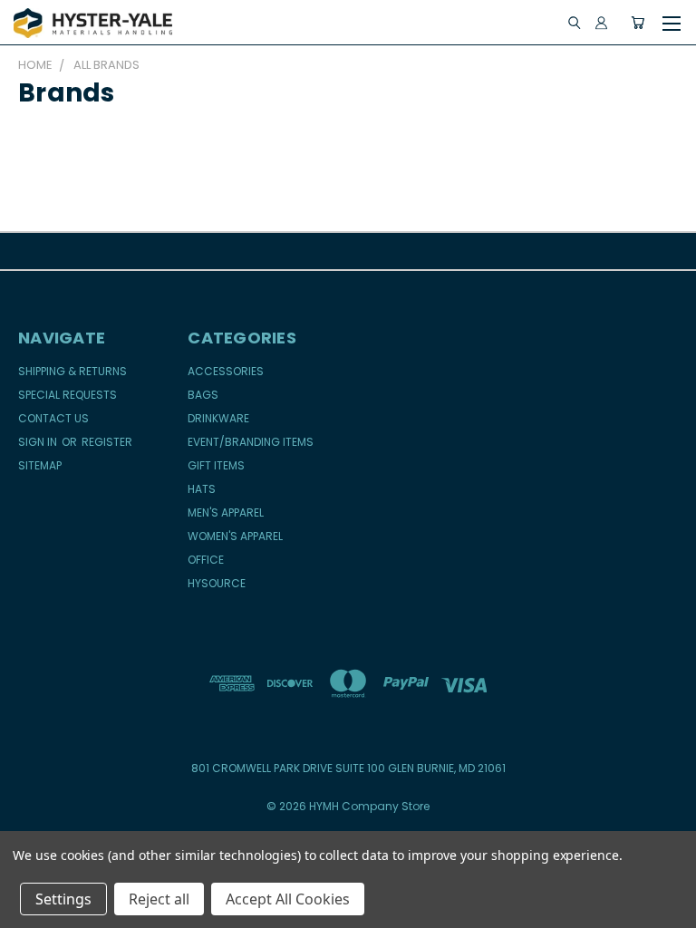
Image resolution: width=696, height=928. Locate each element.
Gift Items (216, 465)
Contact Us (53, 418)
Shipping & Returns (72, 371)
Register (107, 442)
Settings (63, 899)
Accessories (226, 371)
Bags (203, 394)
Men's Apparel (226, 512)
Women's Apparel (235, 536)
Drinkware (218, 418)
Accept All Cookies (288, 899)
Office (206, 559)
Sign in (39, 442)
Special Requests (67, 394)
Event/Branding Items (251, 442)
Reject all (159, 899)
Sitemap (40, 465)
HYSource (217, 583)
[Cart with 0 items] (637, 22)
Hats (202, 489)
